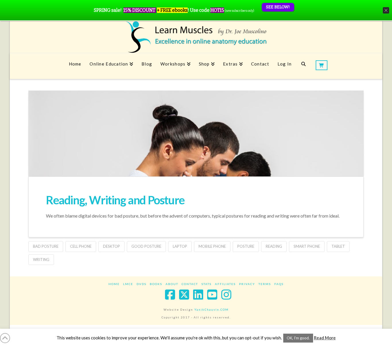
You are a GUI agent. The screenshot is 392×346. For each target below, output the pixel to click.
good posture (146, 246)
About (172, 284)
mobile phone (212, 246)
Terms (265, 284)
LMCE (128, 284)
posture (245, 246)
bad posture (46, 246)
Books (156, 284)
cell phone (81, 246)
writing (41, 259)
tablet (338, 246)
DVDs (141, 284)
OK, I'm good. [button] (298, 338)
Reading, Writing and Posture (115, 200)
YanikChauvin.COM (211, 309)
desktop (111, 246)
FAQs (279, 284)
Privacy (247, 284)
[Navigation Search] (303, 66)
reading (274, 246)
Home (114, 284)
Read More (325, 337)
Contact (190, 284)
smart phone (307, 246)
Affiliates (225, 284)
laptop (180, 246)
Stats (206, 284)
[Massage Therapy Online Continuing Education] (196, 37)
